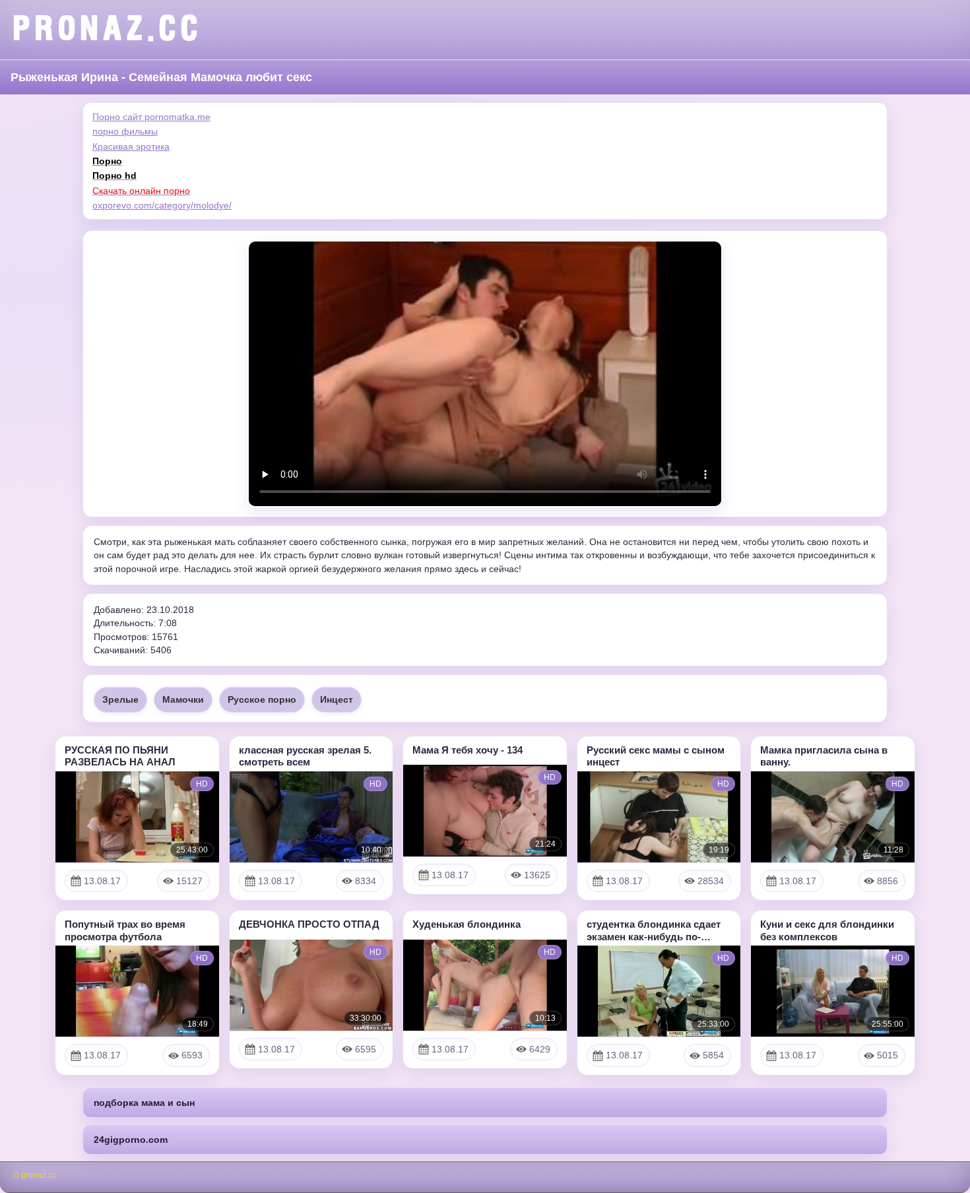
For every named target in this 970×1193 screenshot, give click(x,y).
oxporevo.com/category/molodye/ (162, 205)
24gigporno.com (131, 1139)
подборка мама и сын (144, 1102)
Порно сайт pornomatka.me (151, 117)
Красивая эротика (131, 146)
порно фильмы (125, 131)
